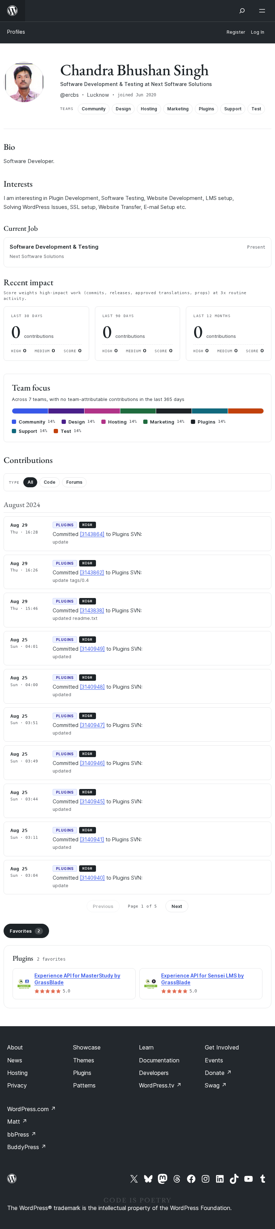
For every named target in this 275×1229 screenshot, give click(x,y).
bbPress (21, 1134)
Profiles (16, 32)
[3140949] (92, 649)
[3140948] (92, 687)
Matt (17, 1121)
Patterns (84, 1085)
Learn (146, 1047)
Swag (216, 1085)
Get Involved (222, 1047)
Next (177, 906)
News (14, 1060)
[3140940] (92, 878)
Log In (257, 32)
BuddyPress (26, 1147)
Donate (218, 1072)
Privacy (17, 1085)
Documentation (159, 1060)
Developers (154, 1072)
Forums (74, 482)
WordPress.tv (160, 1085)
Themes (83, 1060)
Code (50, 482)
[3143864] (92, 534)
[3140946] (92, 763)
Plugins (82, 1072)
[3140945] (92, 801)
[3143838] (92, 610)
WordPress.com (31, 1109)
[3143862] (92, 572)
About (15, 1047)
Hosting (17, 1072)
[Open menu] (263, 10)
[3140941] (92, 839)
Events (214, 1060)
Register (236, 32)
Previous (103, 906)
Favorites (25, 931)
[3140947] (92, 725)
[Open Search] (242, 10)
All (30, 482)
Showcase (87, 1047)
